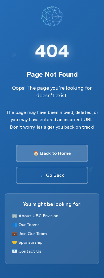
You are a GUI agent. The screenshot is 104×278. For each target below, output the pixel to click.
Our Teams (29, 224)
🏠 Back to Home (52, 153)
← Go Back (52, 175)
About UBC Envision (38, 215)
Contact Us (29, 251)
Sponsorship (30, 242)
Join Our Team (32, 233)
